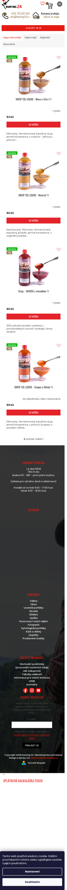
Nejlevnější (31, 37)
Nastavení (32, 871)
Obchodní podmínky (32, 664)
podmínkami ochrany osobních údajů (32, 736)
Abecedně (9, 44)
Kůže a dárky (33, 631)
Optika (34, 618)
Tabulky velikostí (32, 674)
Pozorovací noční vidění (33, 621)
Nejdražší (45, 37)
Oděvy (33, 601)
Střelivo (33, 614)
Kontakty (32, 684)
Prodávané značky (33, 638)
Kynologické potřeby (33, 628)
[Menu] (59, 4)
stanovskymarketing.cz (44, 757)
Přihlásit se (32, 745)
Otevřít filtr (33, 28)
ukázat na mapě (51, 17)
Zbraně (33, 611)
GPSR (32, 681)
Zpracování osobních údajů (31, 667)
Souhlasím (32, 882)
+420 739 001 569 (20, 13)
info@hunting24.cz (20, 17)
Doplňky (33, 635)
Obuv (33, 604)
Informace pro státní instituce (32, 677)
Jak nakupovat (32, 671)
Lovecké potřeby (33, 607)
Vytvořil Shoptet (36, 762)
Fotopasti (33, 624)
